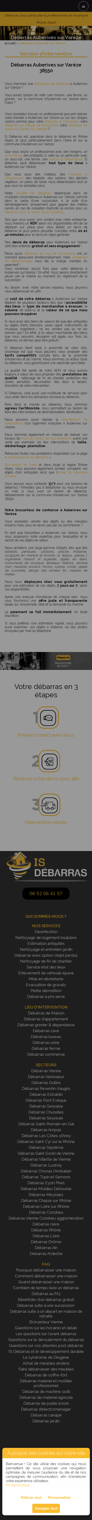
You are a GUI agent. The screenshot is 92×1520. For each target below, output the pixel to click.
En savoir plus (17, 1485)
